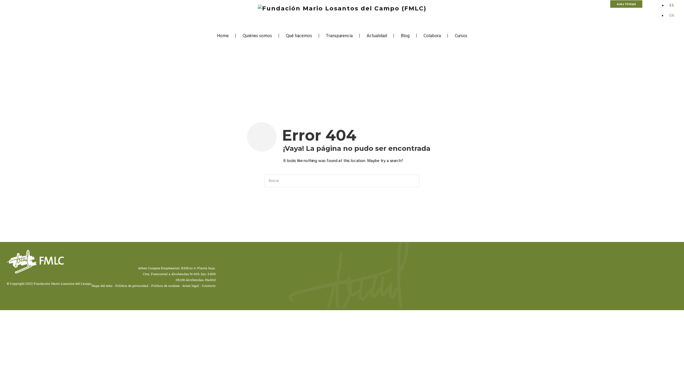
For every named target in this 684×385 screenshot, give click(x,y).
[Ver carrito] (646, 4)
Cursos (461, 36)
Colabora (432, 36)
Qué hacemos (299, 36)
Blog (405, 36)
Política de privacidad (131, 286)
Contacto (209, 286)
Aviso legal (190, 286)
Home (223, 36)
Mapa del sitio (101, 286)
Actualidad (377, 36)
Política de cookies (165, 286)
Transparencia (339, 36)
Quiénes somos (257, 36)
